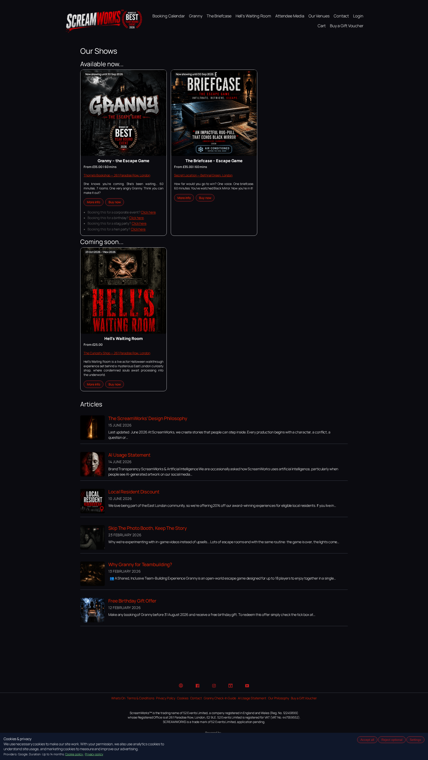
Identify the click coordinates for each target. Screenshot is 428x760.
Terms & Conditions (140, 698)
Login (358, 16)
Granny (195, 16)
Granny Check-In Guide (220, 698)
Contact (341, 16)
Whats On (118, 698)
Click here (148, 212)
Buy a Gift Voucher (346, 25)
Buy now (115, 202)
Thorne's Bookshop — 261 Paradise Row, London (117, 175)
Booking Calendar (168, 16)
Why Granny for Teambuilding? (140, 564)
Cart (322, 25)
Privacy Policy (165, 698)
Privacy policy (94, 754)
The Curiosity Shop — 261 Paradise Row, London (117, 353)
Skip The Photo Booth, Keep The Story (147, 528)
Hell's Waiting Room (253, 16)
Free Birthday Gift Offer (132, 601)
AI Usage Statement (129, 455)
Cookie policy (74, 754)
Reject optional (391, 739)
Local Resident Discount (133, 492)
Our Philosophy (278, 698)
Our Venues (319, 16)
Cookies (182, 698)
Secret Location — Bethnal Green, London (203, 175)
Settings (415, 739)
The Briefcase (219, 16)
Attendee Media (289, 16)
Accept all (367, 739)
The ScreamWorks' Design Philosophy (147, 418)
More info (93, 202)
